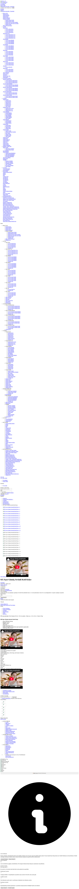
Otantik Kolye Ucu (9, 110)
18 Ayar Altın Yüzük (9, 58)
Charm (4, 184)
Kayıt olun (14, 697)
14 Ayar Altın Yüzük (9, 57)
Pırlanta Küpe (5, 16)
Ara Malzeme (5, 180)
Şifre (1, 490)
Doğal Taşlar (5, 194)
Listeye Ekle (3, 605)
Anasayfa (5, 498)
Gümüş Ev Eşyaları (7, 195)
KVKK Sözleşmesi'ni (6, 698)
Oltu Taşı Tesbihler (9, 162)
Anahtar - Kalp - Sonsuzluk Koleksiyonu (11, 206)
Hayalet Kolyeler (6, 503)
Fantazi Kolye (8, 105)
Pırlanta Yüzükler (6, 19)
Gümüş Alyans (6, 137)
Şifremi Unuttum (10, 492)
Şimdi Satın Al (3, 597)
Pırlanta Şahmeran (6, 17)
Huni (4, 187)
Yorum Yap (8, 605)
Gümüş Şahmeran (6, 139)
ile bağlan (2, 495)
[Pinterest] (4, 711)
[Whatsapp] (4, 715)
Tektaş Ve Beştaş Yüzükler (10, 131)
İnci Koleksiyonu (6, 220)
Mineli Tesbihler (11, 414)
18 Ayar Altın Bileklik (9, 41)
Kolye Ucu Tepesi (6, 193)
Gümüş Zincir (5, 143)
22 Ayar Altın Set (8, 67)
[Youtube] (4, 713)
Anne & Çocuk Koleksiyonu (8, 216)
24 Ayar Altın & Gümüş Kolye (11, 82)
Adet (1, 594)
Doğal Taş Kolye (11, 338)
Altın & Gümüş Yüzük (7, 95)
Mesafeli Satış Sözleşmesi (10, 741)
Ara (13, 7)
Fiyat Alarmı (12, 605)
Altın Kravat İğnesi (6, 157)
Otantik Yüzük (8, 135)
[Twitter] (4, 706)
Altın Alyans (5, 61)
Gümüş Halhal (6, 140)
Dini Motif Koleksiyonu (7, 218)
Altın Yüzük (5, 55)
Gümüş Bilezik (6, 119)
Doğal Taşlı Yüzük (11, 376)
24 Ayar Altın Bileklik (9, 43)
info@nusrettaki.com (9, 757)
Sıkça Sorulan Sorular (9, 751)
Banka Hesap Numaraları (10, 739)
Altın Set (4, 65)
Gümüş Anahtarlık (6, 145)
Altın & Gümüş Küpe (7, 91)
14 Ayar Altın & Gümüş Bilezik (11, 88)
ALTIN (4, 26)
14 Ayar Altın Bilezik (9, 45)
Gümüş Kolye (5, 99)
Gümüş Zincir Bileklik (12, 355)
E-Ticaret (36, 773)
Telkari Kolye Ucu (9, 109)
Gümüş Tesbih (11, 411)
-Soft (34, 773)
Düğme (4, 190)
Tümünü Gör (10, 237)
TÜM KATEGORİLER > (8, 499)
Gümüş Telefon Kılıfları (7, 191)
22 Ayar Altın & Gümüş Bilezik (11, 89)
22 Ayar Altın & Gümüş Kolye (11, 81)
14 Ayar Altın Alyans (9, 62)
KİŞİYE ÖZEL (8, 730)
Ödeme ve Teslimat (9, 735)
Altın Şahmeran (6, 72)
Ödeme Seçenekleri (7, 609)
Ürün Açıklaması (6, 608)
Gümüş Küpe (5, 124)
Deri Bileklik (10, 354)
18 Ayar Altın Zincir (9, 71)
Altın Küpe (5, 50)
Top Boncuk (5, 177)
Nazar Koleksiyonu (7, 211)
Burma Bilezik (8, 121)
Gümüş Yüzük (6, 129)
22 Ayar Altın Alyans (9, 64)
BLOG (6, 753)
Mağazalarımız (8, 746)
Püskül (4, 173)
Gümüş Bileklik (6, 111)
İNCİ (6, 726)
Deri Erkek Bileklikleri (9, 155)
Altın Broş (5, 74)
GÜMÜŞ (5, 98)
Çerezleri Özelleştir (4, 859)
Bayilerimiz (7, 749)
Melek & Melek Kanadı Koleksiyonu (10, 209)
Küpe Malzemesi (6, 183)
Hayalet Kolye (8, 101)
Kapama (4, 185)
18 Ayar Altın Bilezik (9, 46)
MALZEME (5, 171)
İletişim (6, 750)
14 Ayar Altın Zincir (9, 69)
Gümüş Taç (5, 142)
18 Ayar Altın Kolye (9, 30)
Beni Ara (4, 613)
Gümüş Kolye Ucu (6, 107)
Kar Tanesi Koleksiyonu (7, 210)
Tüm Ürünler (8, 106)
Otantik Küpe (8, 128)
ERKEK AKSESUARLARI (11, 729)
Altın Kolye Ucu (6, 33)
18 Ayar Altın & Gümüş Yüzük (11, 96)
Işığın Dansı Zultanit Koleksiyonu (9, 221)
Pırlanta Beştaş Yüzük (9, 21)
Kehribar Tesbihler (9, 161)
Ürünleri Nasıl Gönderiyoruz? (11, 738)
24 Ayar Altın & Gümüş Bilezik (11, 90)
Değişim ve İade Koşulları (10, 742)
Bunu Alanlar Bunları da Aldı (8, 691)
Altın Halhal (5, 77)
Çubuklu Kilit (5, 176)
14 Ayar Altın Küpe (9, 51)
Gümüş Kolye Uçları (9, 108)
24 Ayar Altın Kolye (9, 32)
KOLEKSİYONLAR (7, 196)
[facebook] (4, 703)
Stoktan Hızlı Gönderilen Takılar (9, 199)
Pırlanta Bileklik (6, 15)
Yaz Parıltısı (5, 201)
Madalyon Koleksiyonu (7, 203)
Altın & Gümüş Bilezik (7, 87)
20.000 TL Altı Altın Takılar (8, 197)
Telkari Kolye (8, 102)
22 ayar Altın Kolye (9, 31)
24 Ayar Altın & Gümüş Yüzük (11, 97)
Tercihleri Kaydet (11, 887)
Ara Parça (5, 181)
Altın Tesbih (10, 412)
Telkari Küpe (8, 127)
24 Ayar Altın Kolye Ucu (10, 38)
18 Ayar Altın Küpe (9, 52)
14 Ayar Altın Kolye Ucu (10, 34)
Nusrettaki (2, 582)
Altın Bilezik (5, 44)
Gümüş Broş (5, 138)
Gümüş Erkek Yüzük (9, 149)
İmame (4, 174)
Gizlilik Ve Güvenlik (9, 743)
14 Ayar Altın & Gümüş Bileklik (11, 84)
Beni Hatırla (4, 492)
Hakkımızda (7, 745)
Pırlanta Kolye (6, 14)
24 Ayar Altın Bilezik (9, 49)
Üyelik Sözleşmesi (9, 740)
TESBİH (4, 159)
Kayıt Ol (6, 493)
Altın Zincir (5, 68)
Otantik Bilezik (8, 122)
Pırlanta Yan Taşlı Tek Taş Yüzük (11, 23)
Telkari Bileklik (8, 116)
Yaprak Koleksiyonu (7, 212)
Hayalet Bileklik (8, 114)
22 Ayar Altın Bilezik (9, 48)
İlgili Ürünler (5, 692)
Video (4, 612)
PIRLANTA (5, 13)
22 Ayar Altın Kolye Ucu (10, 36)
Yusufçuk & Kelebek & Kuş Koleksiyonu (11, 207)
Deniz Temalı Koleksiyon (8, 219)
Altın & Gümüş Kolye (7, 79)
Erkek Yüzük (5, 147)
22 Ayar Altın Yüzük (9, 59)
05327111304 (3, 719)
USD (3, 3)
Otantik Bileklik (8, 117)
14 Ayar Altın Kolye (9, 29)
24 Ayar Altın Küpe (9, 54)
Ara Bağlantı (5, 182)
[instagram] (4, 708)
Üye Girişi (5, 485)
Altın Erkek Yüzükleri (9, 148)
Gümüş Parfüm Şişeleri (7, 172)
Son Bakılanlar (6, 693)
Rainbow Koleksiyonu (7, 202)
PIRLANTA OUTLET (7, 25)
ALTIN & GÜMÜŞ (7, 78)
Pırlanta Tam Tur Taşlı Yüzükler (11, 22)
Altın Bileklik (5, 39)
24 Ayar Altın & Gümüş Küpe (11, 92)
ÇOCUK (5, 167)
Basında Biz (7, 748)
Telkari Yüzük (8, 134)
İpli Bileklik (10, 353)
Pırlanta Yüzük (8, 24)
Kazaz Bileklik (8, 115)
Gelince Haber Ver (4, 604)
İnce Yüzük (7, 133)
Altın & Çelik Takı (6, 76)
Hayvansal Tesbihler (9, 165)
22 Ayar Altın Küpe (9, 53)
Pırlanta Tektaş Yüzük (9, 20)
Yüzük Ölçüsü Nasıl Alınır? (10, 736)
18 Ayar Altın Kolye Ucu (10, 35)
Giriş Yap (2, 493)
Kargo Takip (2, 5)
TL (1, 3)
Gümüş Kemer (6, 144)
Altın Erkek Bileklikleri (10, 154)
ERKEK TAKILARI (7, 146)
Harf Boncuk (5, 178)
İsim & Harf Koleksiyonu (8, 204)
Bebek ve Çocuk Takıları (10, 733)
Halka (4, 192)
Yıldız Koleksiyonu (7, 214)
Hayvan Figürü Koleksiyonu (8, 205)
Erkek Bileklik (6, 152)
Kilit (4, 175)
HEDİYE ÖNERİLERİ (10, 731)
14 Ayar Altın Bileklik (9, 40)
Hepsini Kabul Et (12, 859)
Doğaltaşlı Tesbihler (9, 163)
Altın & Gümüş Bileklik (7, 83)
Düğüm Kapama (6, 186)
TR (3, 2)
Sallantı (4, 188)
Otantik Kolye (8, 103)
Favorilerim (2, 4)
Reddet (75, 855)
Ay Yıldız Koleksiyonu (7, 213)
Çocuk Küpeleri (6, 169)
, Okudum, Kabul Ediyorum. (12, 698)
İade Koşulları (5, 611)
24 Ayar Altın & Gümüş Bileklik (11, 86)
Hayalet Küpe (8, 126)
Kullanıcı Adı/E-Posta (4, 487)
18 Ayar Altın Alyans (9, 63)
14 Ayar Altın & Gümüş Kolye (11, 80)
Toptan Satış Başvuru (9, 752)
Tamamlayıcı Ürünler (7, 690)
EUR (5, 3)
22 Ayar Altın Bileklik (9, 42)
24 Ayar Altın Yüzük (9, 60)
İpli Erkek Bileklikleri (9, 156)
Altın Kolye (5, 27)
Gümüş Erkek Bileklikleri (10, 153)
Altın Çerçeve (5, 73)
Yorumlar (5, 610)
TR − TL (4, 1)
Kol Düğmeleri (6, 150)
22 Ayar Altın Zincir (9, 70)
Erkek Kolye (5, 158)
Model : (3, 584)
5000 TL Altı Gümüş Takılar (8, 200)
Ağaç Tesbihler (8, 164)
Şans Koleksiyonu (6, 215)
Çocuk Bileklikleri (6, 168)
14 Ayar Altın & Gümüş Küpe (11, 93)
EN (6, 2)
